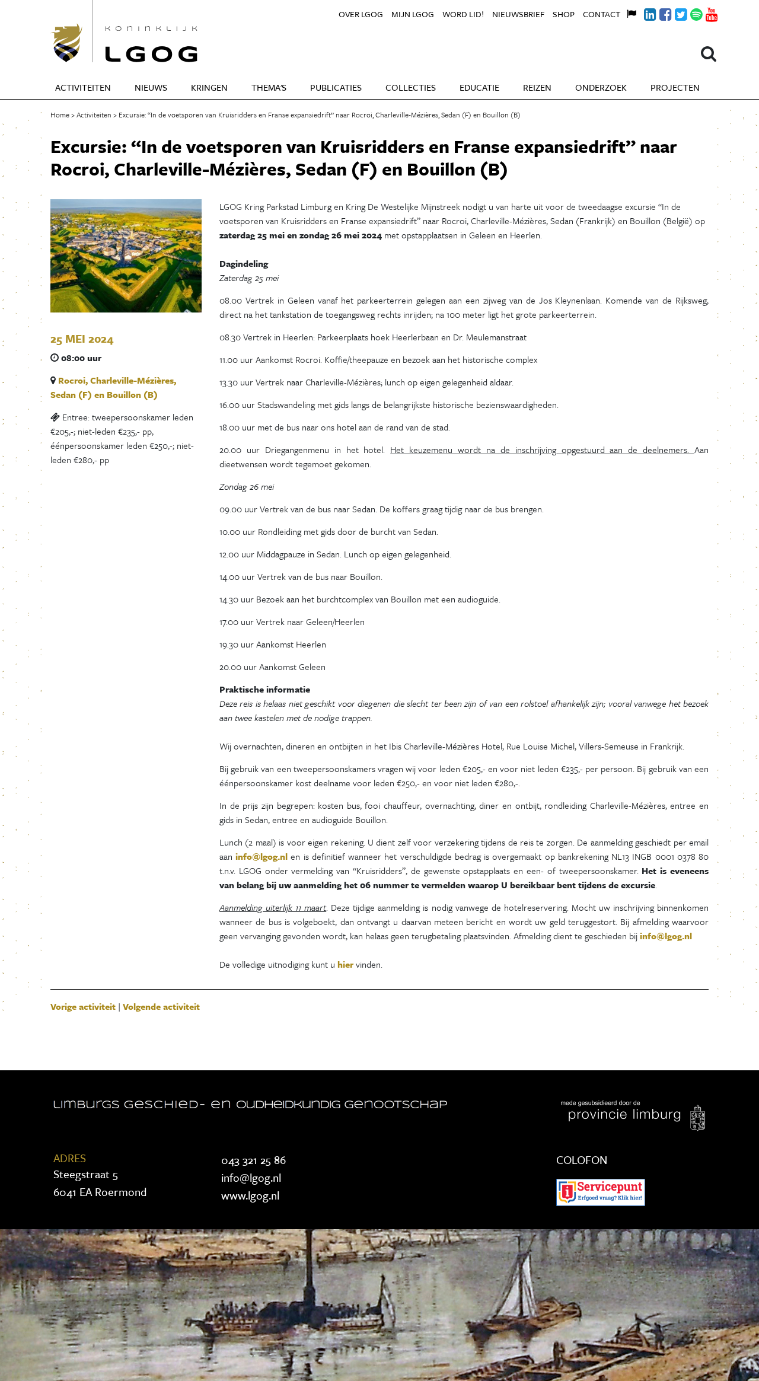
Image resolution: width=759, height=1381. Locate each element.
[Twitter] (674, 12)
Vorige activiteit (83, 1006)
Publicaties (336, 87)
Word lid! (463, 14)
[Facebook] (658, 12)
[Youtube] (705, 12)
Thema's (268, 87)
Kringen (209, 87)
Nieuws (151, 87)
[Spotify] (689, 12)
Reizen (537, 87)
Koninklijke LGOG (151, 31)
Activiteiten (83, 87)
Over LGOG (361, 14)
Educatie (479, 87)
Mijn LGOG (412, 14)
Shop (564, 14)
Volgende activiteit (161, 1006)
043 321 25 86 (253, 1160)
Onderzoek (601, 87)
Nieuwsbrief (518, 14)
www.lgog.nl (250, 1195)
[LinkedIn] (643, 12)
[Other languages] (628, 12)
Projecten (675, 87)
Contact (601, 14)
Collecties (410, 87)
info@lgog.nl (261, 856)
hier (346, 964)
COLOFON (581, 1160)
